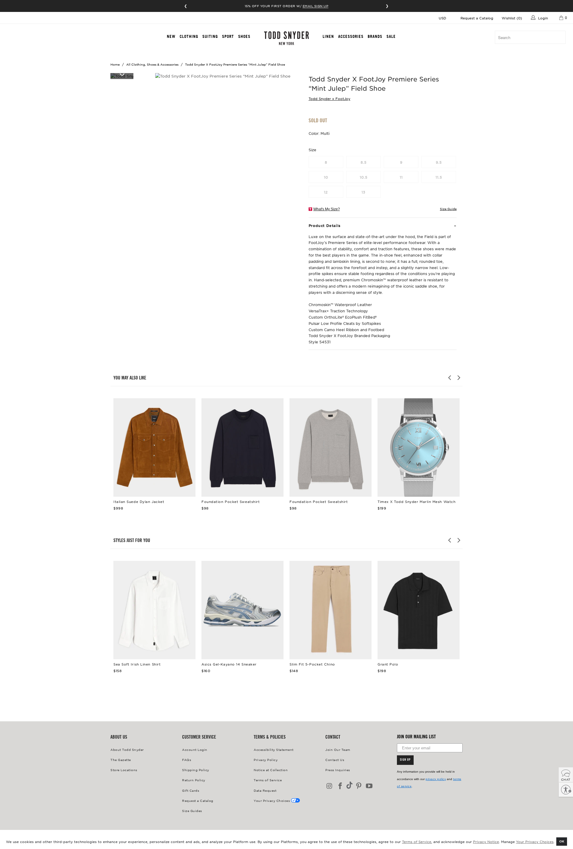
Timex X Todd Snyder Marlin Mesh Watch (419, 447)
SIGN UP (405, 760)
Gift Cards (190, 790)
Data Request (265, 790)
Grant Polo (419, 610)
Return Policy (193, 780)
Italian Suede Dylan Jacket (154, 447)
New (171, 36)
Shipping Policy (195, 770)
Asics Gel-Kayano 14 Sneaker (242, 610)
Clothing (189, 36)
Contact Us (334, 760)
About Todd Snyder (127, 749)
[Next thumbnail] (121, 74)
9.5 (439, 162)
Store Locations (123, 770)
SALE (391, 36)
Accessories (350, 36)
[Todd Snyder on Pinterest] (358, 786)
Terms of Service (416, 841)
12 (326, 192)
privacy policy (436, 779)
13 (363, 192)
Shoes (244, 36)
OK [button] (561, 841)
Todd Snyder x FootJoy (329, 98)
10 (326, 177)
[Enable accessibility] (566, 789)
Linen (328, 36)
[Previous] (450, 377)
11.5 (438, 177)
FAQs (186, 760)
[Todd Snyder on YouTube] (369, 786)
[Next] (458, 377)
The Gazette (120, 760)
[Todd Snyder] (286, 38)
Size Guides (192, 811)
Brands (375, 36)
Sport (228, 36)
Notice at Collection (271, 770)
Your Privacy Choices (535, 841)
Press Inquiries (337, 770)
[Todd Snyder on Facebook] (340, 786)
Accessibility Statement (274, 749)
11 (401, 177)
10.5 (363, 177)
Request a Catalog (476, 18)
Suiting (210, 36)
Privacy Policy (266, 760)
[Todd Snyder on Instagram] (329, 786)
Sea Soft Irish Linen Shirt (154, 610)
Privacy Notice (486, 841)
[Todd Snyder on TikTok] (349, 786)
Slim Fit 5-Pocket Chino (330, 610)
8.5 (363, 162)
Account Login (194, 749)
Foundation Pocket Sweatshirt (242, 447)
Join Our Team (337, 749)
